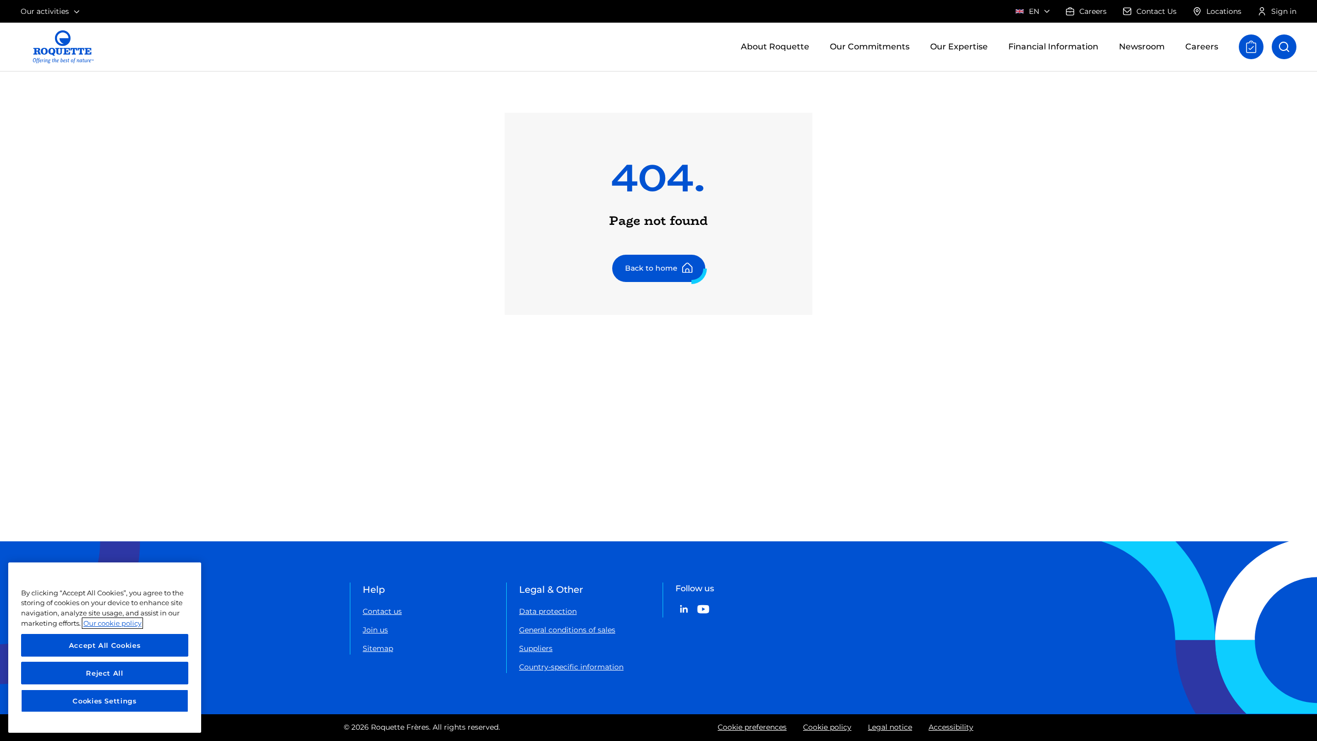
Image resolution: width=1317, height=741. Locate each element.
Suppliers (536, 648)
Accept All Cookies (105, 645)
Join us (375, 629)
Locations (1223, 11)
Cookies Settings (105, 701)
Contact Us (1156, 11)
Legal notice (890, 727)
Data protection (548, 611)
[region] (104, 647)
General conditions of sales (567, 629)
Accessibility (951, 727)
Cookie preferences (752, 727)
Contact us (382, 611)
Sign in (1283, 11)
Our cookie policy (112, 623)
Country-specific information (571, 667)
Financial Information (1053, 46)
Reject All (104, 673)
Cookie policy (827, 727)
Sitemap (378, 648)
